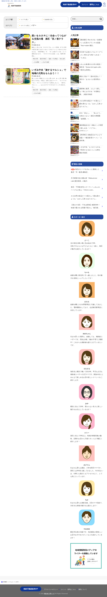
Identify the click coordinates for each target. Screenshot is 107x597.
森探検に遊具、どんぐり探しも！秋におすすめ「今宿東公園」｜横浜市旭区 (89, 91)
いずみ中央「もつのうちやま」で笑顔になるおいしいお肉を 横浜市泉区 (90, 150)
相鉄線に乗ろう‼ (49, 593)
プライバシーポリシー (51, 589)
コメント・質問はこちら (90, 4)
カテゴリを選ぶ (25, 25)
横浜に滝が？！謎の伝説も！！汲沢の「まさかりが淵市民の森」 (90, 79)
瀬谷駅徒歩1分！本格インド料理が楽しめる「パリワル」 (91, 126)
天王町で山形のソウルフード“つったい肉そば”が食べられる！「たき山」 (90, 55)
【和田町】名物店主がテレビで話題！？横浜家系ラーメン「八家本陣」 (90, 137)
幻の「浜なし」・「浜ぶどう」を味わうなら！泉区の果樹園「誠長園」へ (90, 116)
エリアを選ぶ (24, 19)
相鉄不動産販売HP (70, 4)
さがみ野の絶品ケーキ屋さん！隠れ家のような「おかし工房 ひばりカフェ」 (90, 103)
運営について (82, 589)
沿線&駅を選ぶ (48, 19)
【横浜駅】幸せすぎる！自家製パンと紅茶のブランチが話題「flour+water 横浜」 (90, 42)
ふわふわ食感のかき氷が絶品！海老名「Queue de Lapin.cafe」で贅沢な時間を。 (90, 67)
